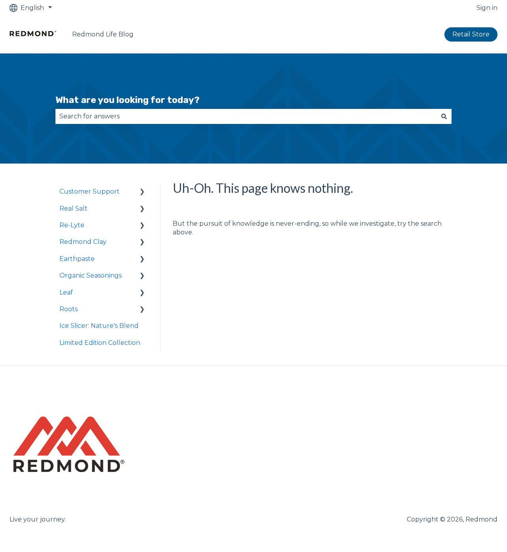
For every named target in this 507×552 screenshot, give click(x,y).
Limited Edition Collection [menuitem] (99, 342)
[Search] (444, 116)
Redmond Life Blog (102, 34)
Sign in (487, 7)
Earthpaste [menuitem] (77, 259)
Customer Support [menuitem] (89, 191)
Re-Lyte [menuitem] (71, 225)
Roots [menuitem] (68, 309)
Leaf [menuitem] (66, 292)
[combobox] (245, 116)
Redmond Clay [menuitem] (83, 242)
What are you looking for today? (127, 99)
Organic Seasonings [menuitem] (90, 275)
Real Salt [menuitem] (73, 208)
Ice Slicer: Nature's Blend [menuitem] (99, 325)
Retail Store (471, 34)
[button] (142, 192)
